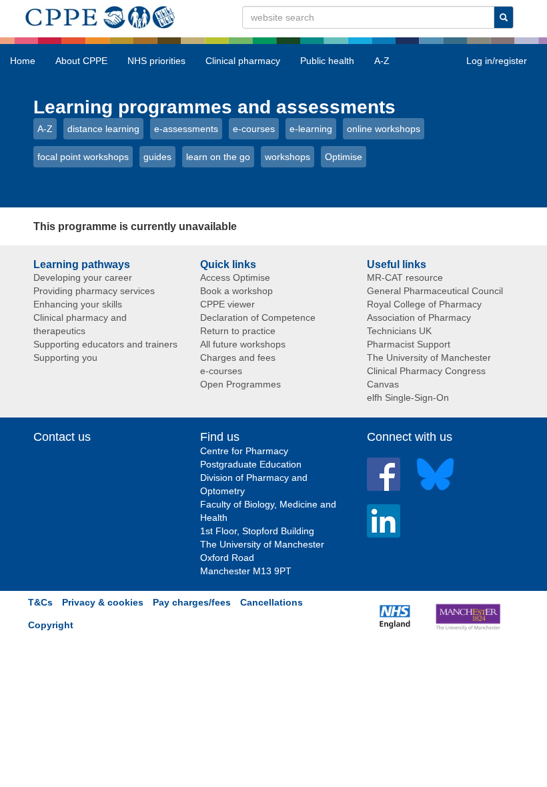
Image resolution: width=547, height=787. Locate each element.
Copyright (50, 625)
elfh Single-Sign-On (408, 397)
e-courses (254, 128)
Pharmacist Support (408, 344)
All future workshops (243, 344)
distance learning (103, 128)
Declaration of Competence (258, 317)
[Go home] (100, 14)
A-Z (382, 60)
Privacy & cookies (102, 602)
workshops (287, 156)
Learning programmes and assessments (214, 107)
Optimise (343, 156)
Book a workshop (236, 290)
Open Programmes (240, 384)
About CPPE (81, 60)
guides (157, 156)
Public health (327, 60)
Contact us (62, 437)
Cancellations (271, 602)
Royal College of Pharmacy (424, 304)
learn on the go (218, 156)
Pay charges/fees (192, 602)
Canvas (383, 384)
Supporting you (65, 357)
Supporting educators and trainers (105, 344)
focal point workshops (83, 156)
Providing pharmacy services (94, 290)
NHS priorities (156, 60)
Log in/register (496, 60)
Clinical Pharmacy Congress (426, 370)
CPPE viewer (227, 304)
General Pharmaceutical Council (435, 290)
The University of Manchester (429, 357)
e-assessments (186, 128)
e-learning (311, 128)
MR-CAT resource (405, 277)
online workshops (383, 128)
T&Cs (40, 602)
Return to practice (238, 330)
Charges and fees (238, 357)
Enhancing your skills (77, 304)
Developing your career (82, 277)
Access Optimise (235, 277)
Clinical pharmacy (242, 60)
